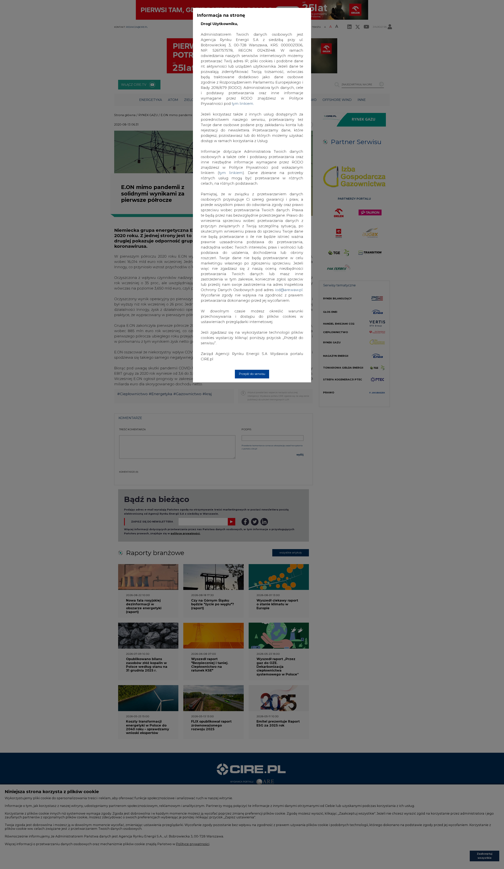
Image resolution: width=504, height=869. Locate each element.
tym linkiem (231, 173)
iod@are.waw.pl (289, 290)
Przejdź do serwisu (252, 374)
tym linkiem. (243, 104)
